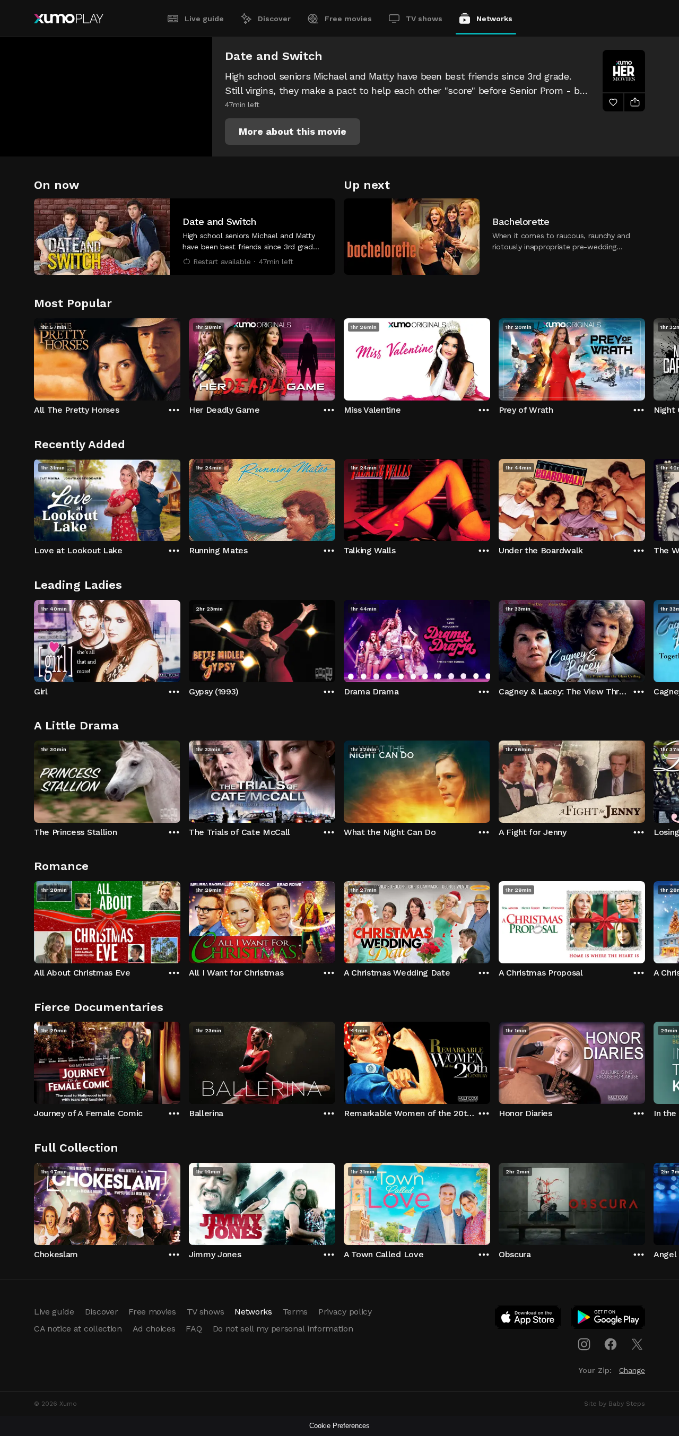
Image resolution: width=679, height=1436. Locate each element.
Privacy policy (345, 1312)
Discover (274, 18)
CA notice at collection (78, 1329)
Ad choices (154, 1329)
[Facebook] (611, 1344)
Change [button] (632, 1370)
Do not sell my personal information (283, 1329)
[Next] (645, 357)
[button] (292, 131)
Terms (295, 1312)
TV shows (424, 18)
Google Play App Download (608, 1319)
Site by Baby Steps (614, 1403)
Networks (494, 18)
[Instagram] (584, 1344)
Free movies (348, 18)
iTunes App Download (528, 1319)
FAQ (194, 1329)
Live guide (204, 18)
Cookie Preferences (339, 1426)
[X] (637, 1344)
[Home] (68, 18)
